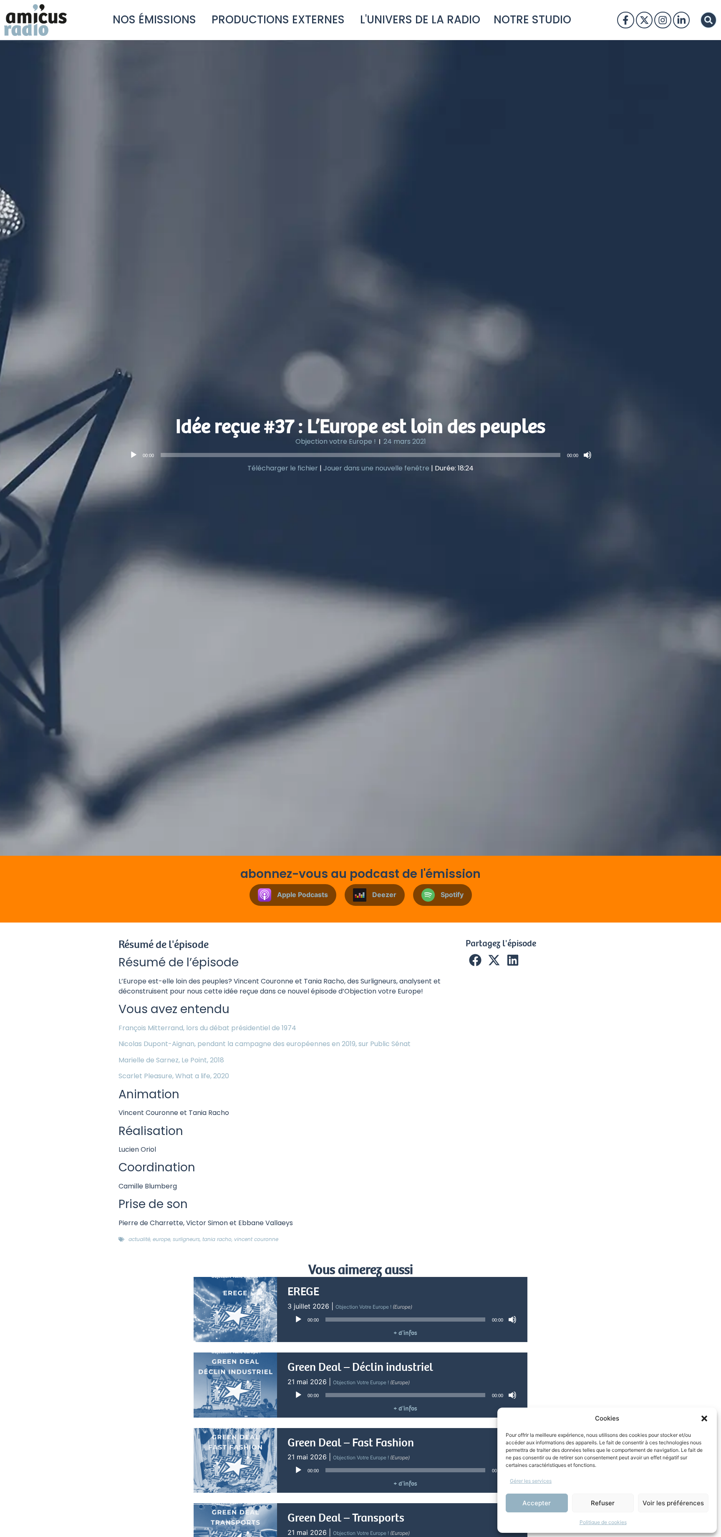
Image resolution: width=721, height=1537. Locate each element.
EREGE (303, 1291)
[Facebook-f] (625, 20)
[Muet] (587, 455)
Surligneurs (186, 1239)
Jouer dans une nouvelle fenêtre (376, 468)
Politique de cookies (603, 1522)
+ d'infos (405, 1333)
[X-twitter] (644, 20)
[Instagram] (662, 20)
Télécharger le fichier (282, 468)
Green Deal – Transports (345, 1518)
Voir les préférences (673, 1503)
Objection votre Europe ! (335, 441)
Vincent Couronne (256, 1239)
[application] (360, 455)
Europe (161, 1239)
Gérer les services (531, 1481)
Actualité (139, 1239)
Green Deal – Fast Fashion (350, 1443)
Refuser (603, 1503)
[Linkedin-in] (681, 20)
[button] (704, 1418)
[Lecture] (133, 455)
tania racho (217, 1239)
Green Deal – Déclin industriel (360, 1367)
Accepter (536, 1503)
